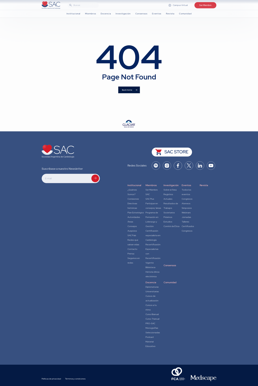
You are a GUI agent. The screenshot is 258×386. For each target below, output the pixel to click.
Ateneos (186, 203)
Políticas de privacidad (51, 379)
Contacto (132, 249)
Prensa (131, 253)
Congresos (187, 198)
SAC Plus (150, 198)
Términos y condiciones (75, 379)
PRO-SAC (150, 323)
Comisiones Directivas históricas (133, 203)
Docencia (151, 282)
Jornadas (186, 217)
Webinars (186, 212)
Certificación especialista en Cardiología (153, 235)
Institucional (134, 185)
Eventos (186, 185)
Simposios (187, 208)
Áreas (130, 221)
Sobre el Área (170, 189)
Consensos (170, 265)
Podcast (150, 337)
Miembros (151, 185)
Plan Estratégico (136, 212)
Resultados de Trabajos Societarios (171, 208)
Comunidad (170, 282)
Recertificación (153, 244)
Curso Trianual (152, 318)
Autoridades (134, 217)
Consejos (132, 226)
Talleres (185, 221)
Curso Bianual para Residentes (152, 315)
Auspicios (132, 230)
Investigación (171, 185)
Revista (204, 185)
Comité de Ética (171, 226)
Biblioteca (150, 267)
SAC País (132, 235)
